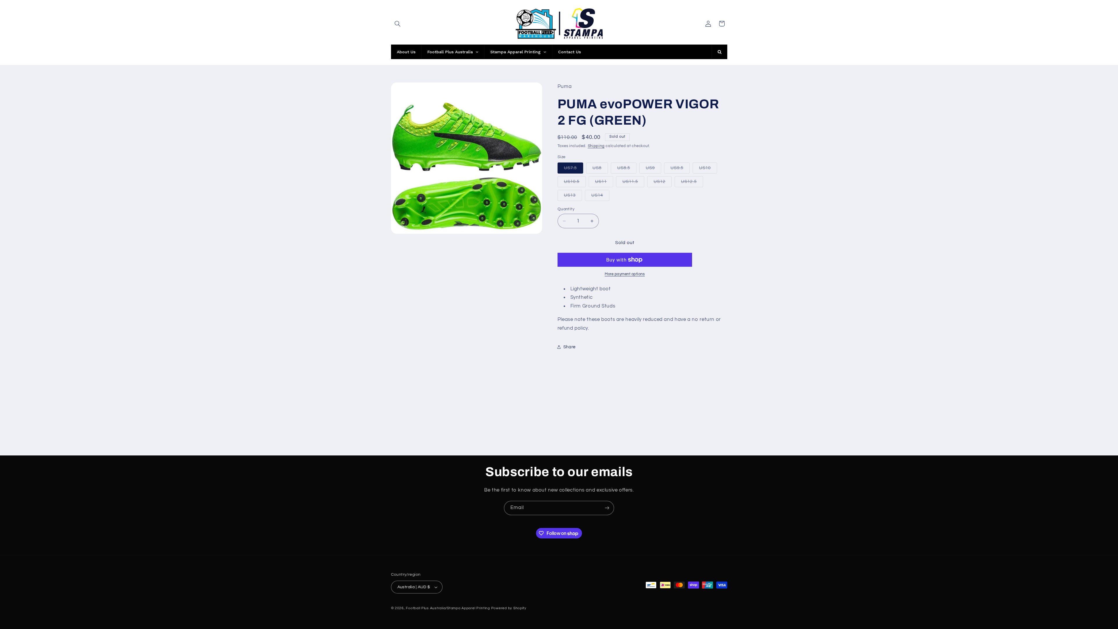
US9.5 (680, 169)
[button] (397, 23)
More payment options (625, 274)
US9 (653, 169)
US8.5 (626, 169)
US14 (600, 197)
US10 (708, 169)
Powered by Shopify (508, 608)
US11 (604, 183)
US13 (573, 197)
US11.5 (633, 183)
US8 (600, 169)
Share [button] (569, 347)
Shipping (596, 146)
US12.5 (692, 183)
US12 (663, 183)
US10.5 (575, 183)
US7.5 (573, 169)
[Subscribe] (607, 508)
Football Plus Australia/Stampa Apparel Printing (448, 608)
